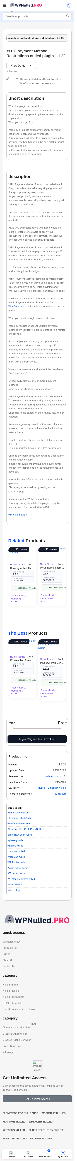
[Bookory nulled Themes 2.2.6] (22, 554)
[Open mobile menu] (4, 5)
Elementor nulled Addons (19, 1026)
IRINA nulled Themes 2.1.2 (22, 660)
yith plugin (8, 1052)
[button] (62, 764)
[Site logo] (26, 4)
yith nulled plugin (17, 514)
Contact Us (9, 966)
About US (8, 960)
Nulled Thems (10, 984)
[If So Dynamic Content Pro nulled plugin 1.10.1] (52, 647)
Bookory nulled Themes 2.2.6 (22, 568)
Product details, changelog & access (18, 598)
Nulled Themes (17, 564)
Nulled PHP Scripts (13, 996)
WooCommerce (17, 306)
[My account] (69, 5)
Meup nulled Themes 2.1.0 (52, 567)
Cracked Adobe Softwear (17, 1039)
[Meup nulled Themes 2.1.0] (51, 553)
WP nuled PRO (11, 941)
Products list (9, 947)
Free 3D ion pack (12, 1045)
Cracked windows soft (15, 1033)
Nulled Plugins (47, 659)
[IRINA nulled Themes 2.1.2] (21, 646)
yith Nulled (60, 787)
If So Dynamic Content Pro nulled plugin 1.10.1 (52, 662)
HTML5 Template (12, 1003)
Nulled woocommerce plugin (19, 1009)
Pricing (6, 953)
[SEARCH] (68, 16)
